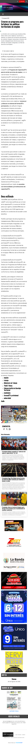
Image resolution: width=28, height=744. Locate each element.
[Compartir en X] (7, 429)
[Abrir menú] (3, 14)
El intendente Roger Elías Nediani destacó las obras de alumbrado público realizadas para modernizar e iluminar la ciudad (13, 480)
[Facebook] (26, 1)
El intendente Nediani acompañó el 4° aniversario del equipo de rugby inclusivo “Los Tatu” (13, 452)
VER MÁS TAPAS (14, 711)
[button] (17, 1)
